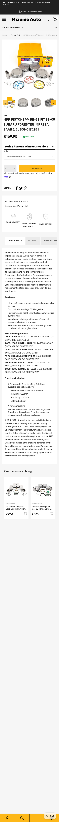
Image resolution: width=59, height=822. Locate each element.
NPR (5, 115)
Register (38, 12)
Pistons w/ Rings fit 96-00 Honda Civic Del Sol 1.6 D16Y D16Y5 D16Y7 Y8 (42, 509)
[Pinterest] (25, 188)
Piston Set (22, 206)
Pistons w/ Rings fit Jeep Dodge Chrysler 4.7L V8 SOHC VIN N (15, 508)
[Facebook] (16, 188)
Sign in (31, 12)
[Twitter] (21, 188)
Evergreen (10, 504)
